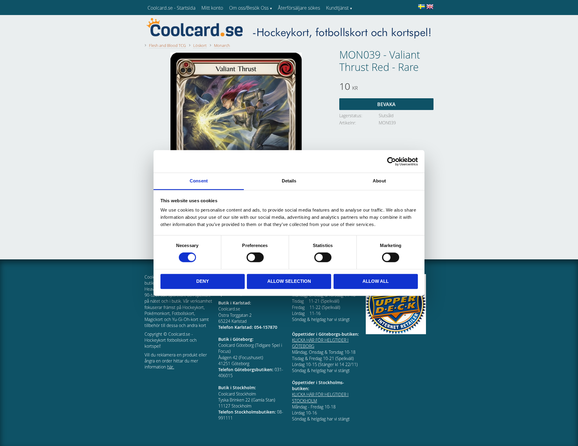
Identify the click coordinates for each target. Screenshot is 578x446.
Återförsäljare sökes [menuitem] (299, 8)
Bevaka (386, 104)
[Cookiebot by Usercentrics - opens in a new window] (391, 161)
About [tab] (379, 180)
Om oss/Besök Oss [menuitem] (249, 8)
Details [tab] (289, 180)
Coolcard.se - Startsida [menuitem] (171, 8)
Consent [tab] (199, 180)
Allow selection (289, 281)
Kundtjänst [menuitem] (337, 8)
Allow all (375, 281)
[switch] (255, 257)
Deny (202, 281)
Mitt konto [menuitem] (212, 8)
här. (170, 367)
